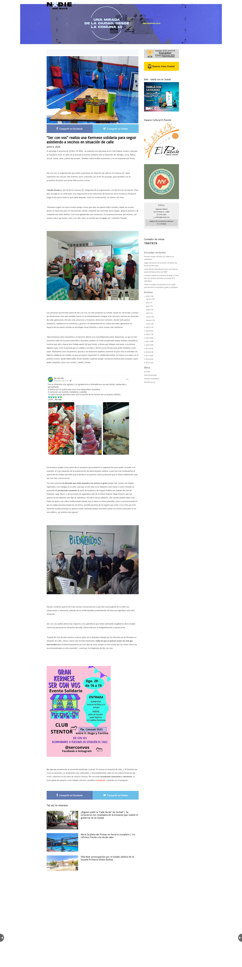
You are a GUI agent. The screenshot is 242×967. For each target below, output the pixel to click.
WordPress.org (149, 382)
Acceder (147, 372)
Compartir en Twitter (117, 129)
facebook (101, 780)
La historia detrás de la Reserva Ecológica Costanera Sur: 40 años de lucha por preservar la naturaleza (161, 278)
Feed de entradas (150, 375)
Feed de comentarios (151, 379)
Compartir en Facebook (71, 129)
